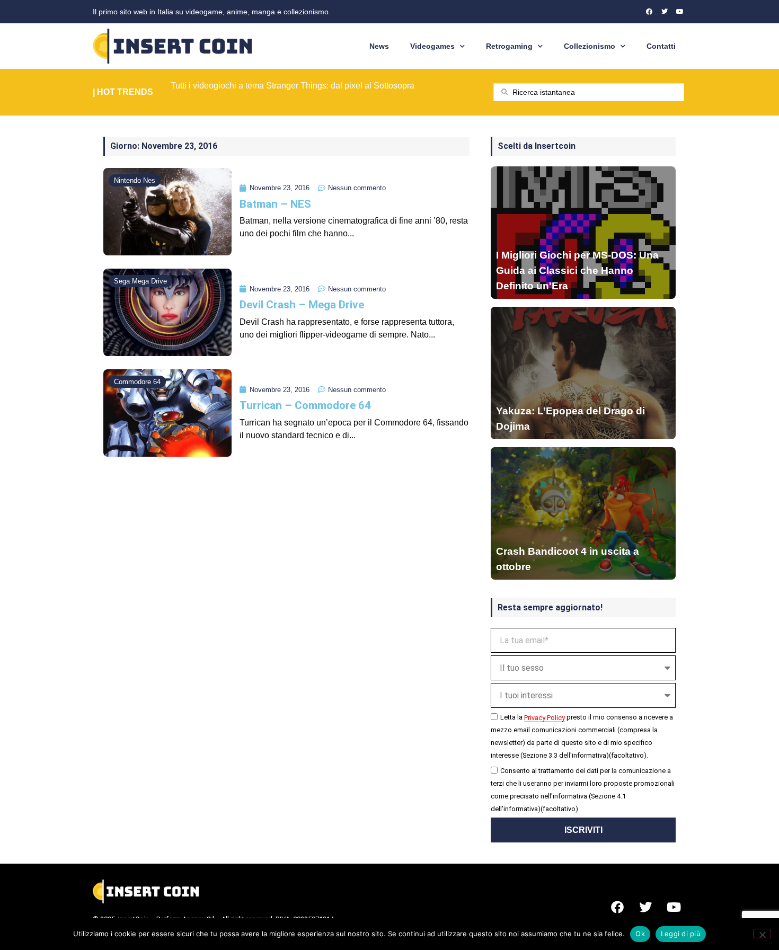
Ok (640, 933)
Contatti (661, 46)
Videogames (432, 46)
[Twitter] (664, 11)
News (379, 46)
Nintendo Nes (134, 180)
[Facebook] (649, 11)
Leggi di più (681, 933)
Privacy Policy (544, 718)
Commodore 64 (137, 382)
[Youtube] (680, 11)
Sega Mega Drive (140, 281)
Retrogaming (509, 46)
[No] (762, 933)
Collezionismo (589, 46)
